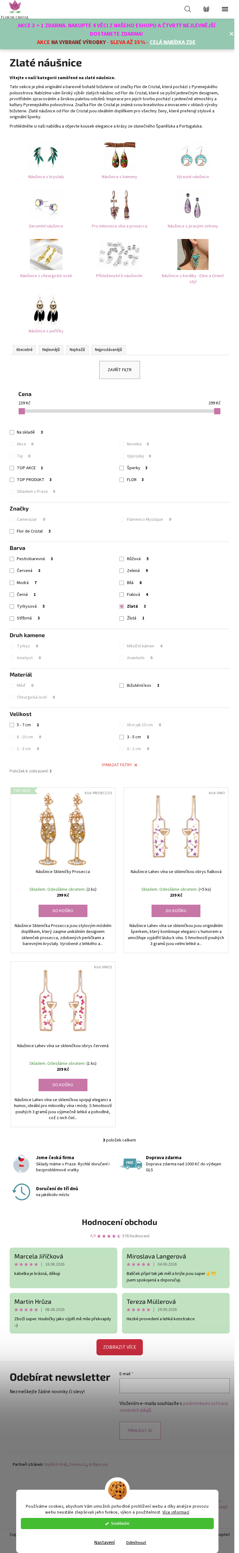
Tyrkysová (31, 606)
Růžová (138, 559)
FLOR (135, 480)
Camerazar (31, 519)
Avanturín (139, 658)
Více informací (176, 1512)
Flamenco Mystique (149, 519)
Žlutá (135, 618)
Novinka (138, 444)
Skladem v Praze (36, 491)
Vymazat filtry (117, 765)
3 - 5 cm (138, 737)
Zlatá (136, 606)
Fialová (137, 595)
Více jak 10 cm (144, 725)
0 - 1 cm (138, 749)
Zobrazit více (119, 1347)
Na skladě (30, 432)
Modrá (27, 583)
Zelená (137, 571)
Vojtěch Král (56, 1465)
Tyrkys (27, 646)
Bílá (134, 583)
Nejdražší (77, 350)
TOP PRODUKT (34, 480)
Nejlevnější (51, 350)
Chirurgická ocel (36, 697)
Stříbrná (28, 618)
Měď (25, 685)
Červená (28, 571)
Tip (23, 456)
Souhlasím (120, 1523)
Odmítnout (136, 1543)
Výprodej (139, 456)
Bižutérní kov (143, 685)
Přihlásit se (140, 1431)
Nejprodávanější (108, 350)
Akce (25, 444)
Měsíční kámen (144, 646)
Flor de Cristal (34, 531)
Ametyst (29, 658)
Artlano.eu (98, 1465)
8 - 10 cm (29, 737)
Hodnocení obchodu (119, 1222)
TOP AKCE (30, 468)
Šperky (137, 468)
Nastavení (104, 1542)
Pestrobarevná (35, 559)
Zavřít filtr (120, 370)
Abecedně (24, 350)
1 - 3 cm (28, 749)
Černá (26, 595)
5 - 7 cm (28, 725)
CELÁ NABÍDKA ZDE (173, 42)
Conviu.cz (78, 1465)
